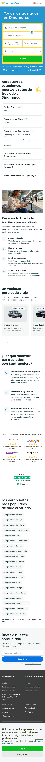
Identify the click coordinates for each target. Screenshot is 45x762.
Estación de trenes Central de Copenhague (17, 154)
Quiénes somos (8, 708)
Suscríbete (22, 659)
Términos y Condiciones (33, 664)
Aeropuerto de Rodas (12, 598)
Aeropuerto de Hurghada (13, 556)
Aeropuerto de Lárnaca (12, 572)
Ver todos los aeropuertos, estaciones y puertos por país (21, 620)
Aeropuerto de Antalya (12, 520)
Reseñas (5, 712)
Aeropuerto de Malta (11, 582)
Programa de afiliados (33, 691)
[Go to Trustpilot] (33, 677)
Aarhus (6, 111)
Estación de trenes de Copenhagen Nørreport (19, 165)
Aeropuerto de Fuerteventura (15, 541)
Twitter (30, 712)
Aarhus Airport (10, 107)
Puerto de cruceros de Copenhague (31, 141)
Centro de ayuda (8, 691)
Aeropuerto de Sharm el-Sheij (15, 609)
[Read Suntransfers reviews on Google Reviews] (33, 441)
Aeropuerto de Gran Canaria (15, 551)
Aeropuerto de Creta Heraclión (15, 530)
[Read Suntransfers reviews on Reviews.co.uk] (12, 441)
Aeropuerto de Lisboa (12, 567)
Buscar (22, 58)
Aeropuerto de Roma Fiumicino (15, 603)
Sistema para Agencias (33, 687)
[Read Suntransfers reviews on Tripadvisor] (33, 453)
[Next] (9, 341)
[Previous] (4, 341)
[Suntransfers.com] (10, 3)
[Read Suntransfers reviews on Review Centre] (12, 453)
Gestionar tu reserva (9, 687)
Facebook (31, 708)
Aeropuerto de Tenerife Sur (14, 614)
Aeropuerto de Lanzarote (13, 562)
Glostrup (26, 135)
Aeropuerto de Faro (11, 535)
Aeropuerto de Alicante (12, 515)
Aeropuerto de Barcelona (13, 525)
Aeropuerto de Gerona (12, 546)
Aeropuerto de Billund (13, 119)
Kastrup (7, 140)
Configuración (22, 754)
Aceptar (22, 748)
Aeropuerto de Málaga (12, 588)
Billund (6, 123)
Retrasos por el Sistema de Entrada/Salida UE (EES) (11, 697)
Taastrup (7, 145)
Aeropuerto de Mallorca (13, 577)
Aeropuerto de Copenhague (16, 131)
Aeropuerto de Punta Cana (14, 593)
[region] (22, 742)
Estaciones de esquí (9, 716)
